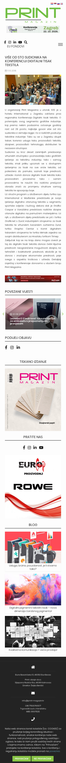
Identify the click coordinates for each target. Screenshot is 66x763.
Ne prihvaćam (42, 758)
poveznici (54, 751)
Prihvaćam (22, 758)
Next (62, 314)
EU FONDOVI (15, 46)
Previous (3, 314)
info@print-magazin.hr (33, 700)
